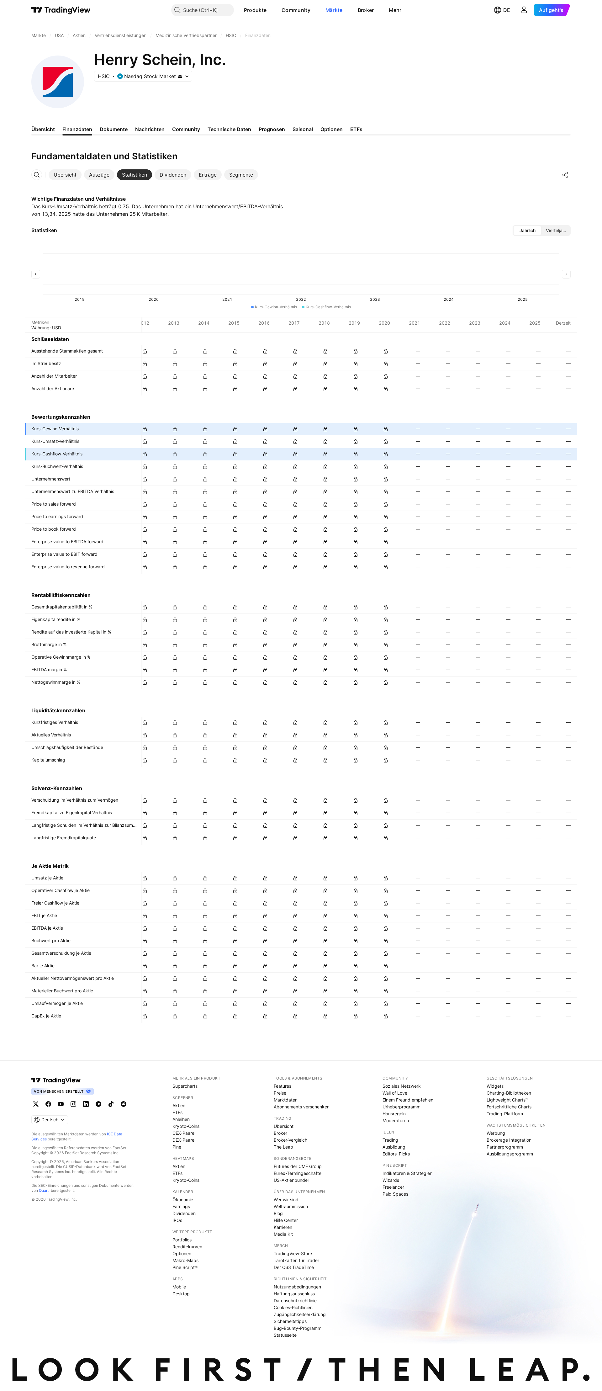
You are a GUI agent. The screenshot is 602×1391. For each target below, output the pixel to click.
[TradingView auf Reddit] (123, 1104)
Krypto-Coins (185, 1126)
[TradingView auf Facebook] (48, 1104)
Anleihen (181, 1119)
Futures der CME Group (298, 1166)
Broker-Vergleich (290, 1140)
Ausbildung (394, 1146)
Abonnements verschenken (302, 1106)
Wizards (391, 1180)
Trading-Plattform (505, 1113)
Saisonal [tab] (303, 129)
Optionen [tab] (331, 129)
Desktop (181, 1293)
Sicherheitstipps (290, 1321)
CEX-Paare (183, 1133)
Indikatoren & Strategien (407, 1173)
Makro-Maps (185, 1260)
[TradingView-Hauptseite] (56, 1080)
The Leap (283, 1146)
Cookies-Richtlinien (293, 1307)
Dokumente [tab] (114, 129)
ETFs (177, 1112)
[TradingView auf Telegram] (98, 1104)
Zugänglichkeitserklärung (300, 1314)
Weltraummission (291, 1206)
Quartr (44, 1190)
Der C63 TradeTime (294, 1267)
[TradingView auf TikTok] (111, 1104)
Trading (390, 1140)
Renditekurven (187, 1246)
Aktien (178, 1105)
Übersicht (283, 1126)
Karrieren (283, 1227)
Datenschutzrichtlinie (295, 1300)
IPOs (177, 1220)
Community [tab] (186, 129)
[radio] (527, 230)
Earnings (181, 1206)
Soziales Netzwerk (402, 1086)
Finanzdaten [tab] (77, 129)
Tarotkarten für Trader (296, 1260)
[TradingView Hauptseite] (61, 10)
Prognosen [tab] (272, 129)
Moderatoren (396, 1120)
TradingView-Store (293, 1253)
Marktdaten (286, 1099)
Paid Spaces (395, 1194)
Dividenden (184, 1213)
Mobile (179, 1286)
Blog (278, 1213)
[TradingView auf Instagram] (73, 1104)
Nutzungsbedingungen (297, 1286)
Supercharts (185, 1086)
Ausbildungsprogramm (510, 1153)
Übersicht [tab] (43, 129)
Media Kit (283, 1234)
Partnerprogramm (505, 1146)
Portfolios (182, 1239)
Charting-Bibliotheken (509, 1093)
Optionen (181, 1253)
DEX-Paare (183, 1140)
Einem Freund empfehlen (408, 1099)
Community (296, 10)
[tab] (65, 174)
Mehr (395, 10)
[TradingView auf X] (35, 1104)
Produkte (255, 10)
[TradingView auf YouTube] (60, 1104)
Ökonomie (182, 1199)
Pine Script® (185, 1267)
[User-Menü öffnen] (524, 10)
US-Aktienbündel (291, 1180)
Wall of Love (395, 1093)
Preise (280, 1093)
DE (506, 10)
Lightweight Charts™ (507, 1099)
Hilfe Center (286, 1220)
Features (282, 1086)
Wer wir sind (286, 1199)
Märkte (334, 10)
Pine (176, 1146)
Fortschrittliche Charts (509, 1106)
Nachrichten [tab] (150, 129)
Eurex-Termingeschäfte (297, 1173)
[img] (180, 76)
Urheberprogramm (401, 1106)
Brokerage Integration (509, 1140)
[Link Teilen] (565, 174)
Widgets (495, 1086)
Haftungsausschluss (294, 1293)
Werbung (496, 1133)
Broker (366, 10)
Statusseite (285, 1335)
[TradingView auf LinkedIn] (86, 1104)
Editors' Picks (396, 1153)
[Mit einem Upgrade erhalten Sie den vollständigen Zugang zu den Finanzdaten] (144, 351)
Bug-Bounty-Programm (297, 1328)
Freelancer (393, 1187)
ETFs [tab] (356, 129)
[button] (271, 10)
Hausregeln (394, 1113)
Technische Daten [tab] (229, 129)
